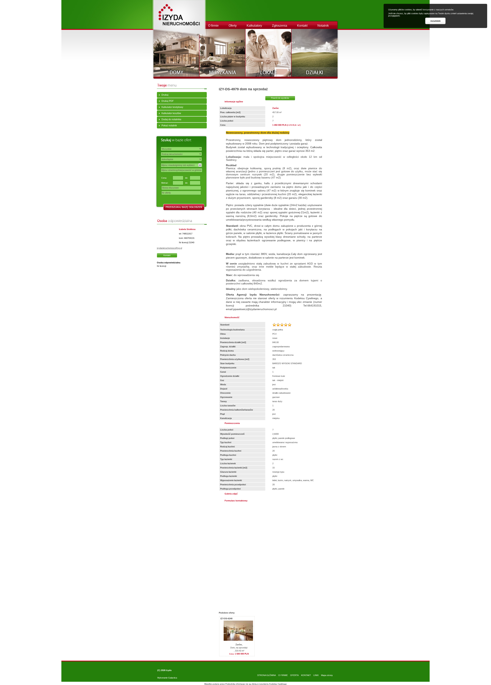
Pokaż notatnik (169, 125)
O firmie (213, 25)
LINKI (316, 675)
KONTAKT (306, 675)
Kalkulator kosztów (171, 113)
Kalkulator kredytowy (172, 107)
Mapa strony (327, 675)
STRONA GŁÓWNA (266, 675)
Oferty (233, 25)
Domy (176, 53)
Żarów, (239, 644)
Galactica (172, 678)
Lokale (269, 53)
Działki (315, 53)
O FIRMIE (283, 675)
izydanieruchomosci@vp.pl (169, 248)
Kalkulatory (254, 25)
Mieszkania (222, 53)
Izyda (168, 670)
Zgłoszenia (279, 25)
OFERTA (294, 675)
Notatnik (323, 25)
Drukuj (164, 95)
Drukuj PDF (167, 101)
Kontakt (302, 25)
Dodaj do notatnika (171, 119)
